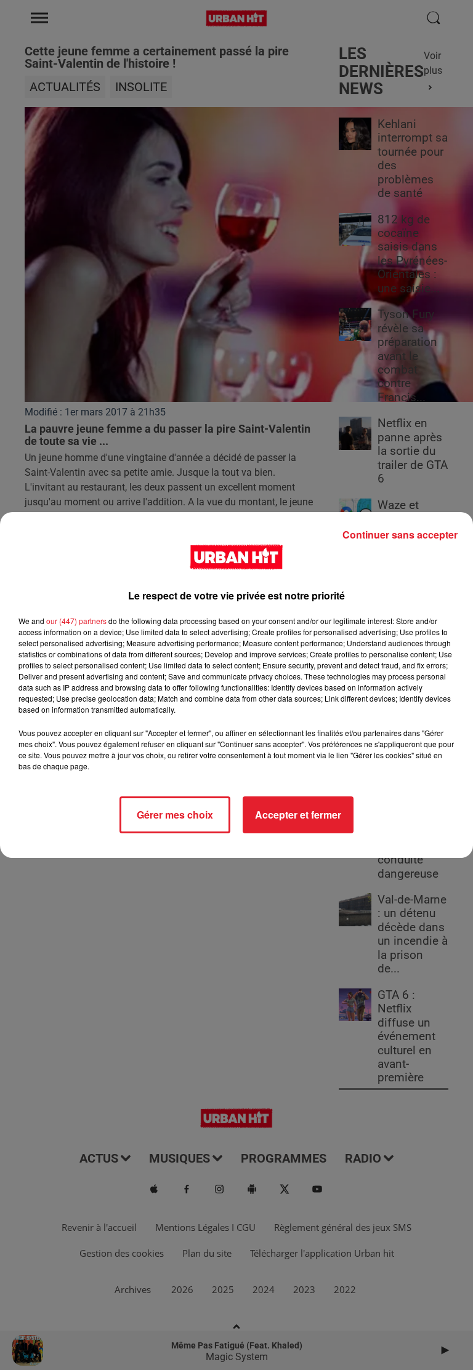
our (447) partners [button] (76, 620)
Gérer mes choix (175, 814)
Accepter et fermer (298, 814)
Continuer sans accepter (400, 534)
